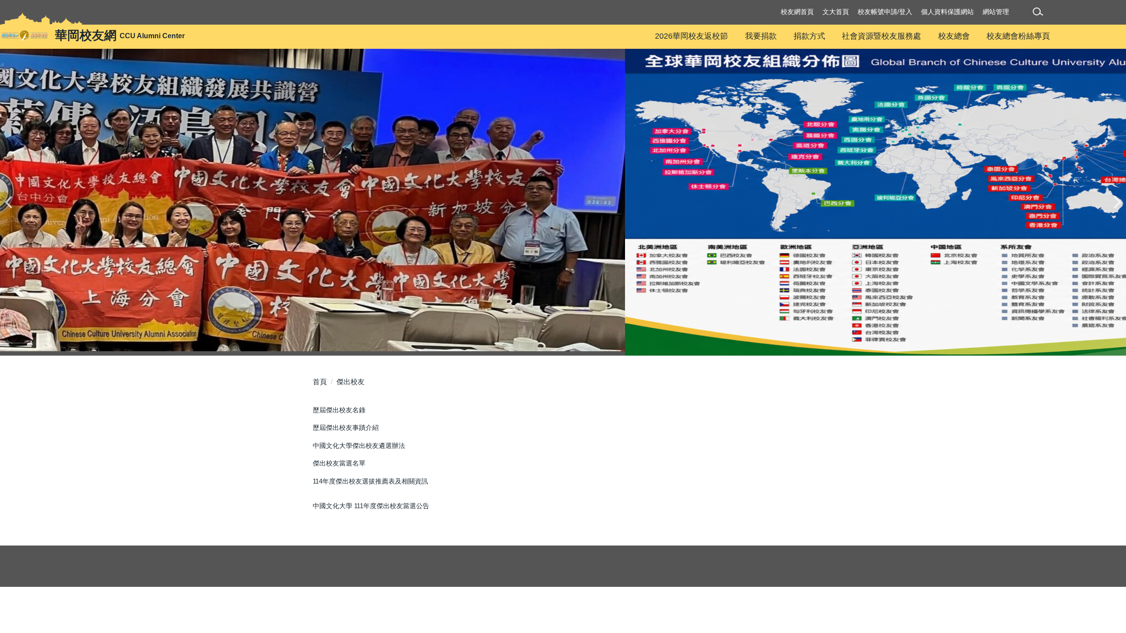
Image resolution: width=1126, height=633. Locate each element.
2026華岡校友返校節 (691, 36)
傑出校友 (350, 382)
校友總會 (954, 36)
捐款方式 (809, 36)
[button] (1039, 13)
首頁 (320, 382)
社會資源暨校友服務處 (881, 36)
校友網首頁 (797, 11)
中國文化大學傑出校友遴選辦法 (359, 445)
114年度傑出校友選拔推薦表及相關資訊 (370, 481)
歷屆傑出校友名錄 (339, 410)
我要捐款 (761, 36)
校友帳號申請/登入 (885, 11)
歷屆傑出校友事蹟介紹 (346, 427)
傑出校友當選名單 (339, 463)
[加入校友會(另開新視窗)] (563, 202)
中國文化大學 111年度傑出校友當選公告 (371, 505)
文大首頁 (836, 11)
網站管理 (996, 11)
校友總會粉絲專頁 (1018, 36)
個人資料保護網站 (947, 11)
